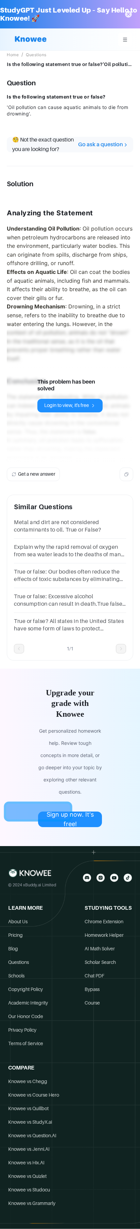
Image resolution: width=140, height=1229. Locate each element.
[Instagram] (101, 878)
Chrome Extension (104, 921)
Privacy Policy (22, 1030)
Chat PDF (94, 975)
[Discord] (87, 878)
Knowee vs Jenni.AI (29, 1149)
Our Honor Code (25, 1016)
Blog (13, 948)
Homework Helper (104, 935)
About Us (18, 921)
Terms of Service (25, 1043)
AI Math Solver (100, 948)
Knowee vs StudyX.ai (30, 1122)
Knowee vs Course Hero (33, 1095)
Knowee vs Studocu (29, 1189)
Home (13, 54)
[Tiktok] (128, 878)
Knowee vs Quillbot (28, 1108)
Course (92, 1003)
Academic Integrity (28, 1003)
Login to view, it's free (66, 405)
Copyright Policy (25, 989)
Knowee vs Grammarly (31, 1203)
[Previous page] (19, 648)
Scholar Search (100, 962)
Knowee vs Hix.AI (26, 1162)
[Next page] (121, 648)
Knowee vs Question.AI (32, 1135)
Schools (16, 975)
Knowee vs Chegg (27, 1081)
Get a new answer (36, 474)
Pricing (15, 935)
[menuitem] (125, 39)
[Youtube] (114, 878)
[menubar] (125, 39)
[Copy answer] (126, 474)
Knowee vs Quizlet (27, 1176)
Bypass (92, 989)
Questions (36, 54)
